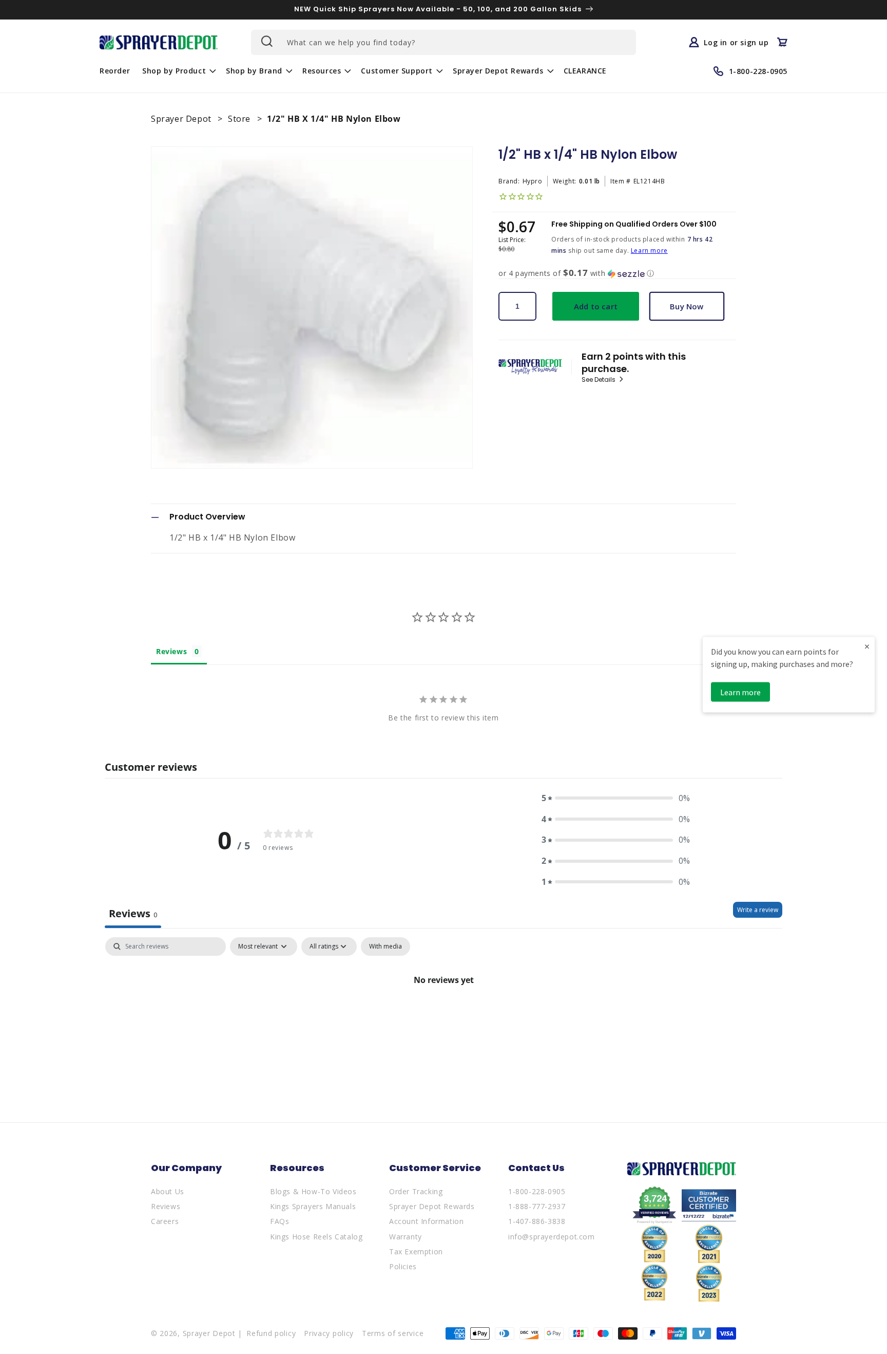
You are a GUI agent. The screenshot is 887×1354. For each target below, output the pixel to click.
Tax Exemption (416, 1251)
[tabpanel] (443, 1014)
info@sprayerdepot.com (551, 1236)
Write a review (757, 909)
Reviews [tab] (171, 651)
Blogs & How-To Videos (313, 1191)
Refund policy (271, 1333)
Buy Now (686, 306)
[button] (178, 71)
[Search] (266, 41)
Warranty (405, 1236)
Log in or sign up (736, 42)
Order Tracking (415, 1191)
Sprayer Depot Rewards (432, 1206)
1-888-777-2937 (536, 1206)
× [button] (867, 645)
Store (240, 118)
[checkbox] (385, 946)
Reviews (165, 1206)
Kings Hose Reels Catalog (316, 1236)
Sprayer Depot (182, 118)
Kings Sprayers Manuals (313, 1206)
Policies (403, 1266)
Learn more (649, 250)
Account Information (426, 1221)
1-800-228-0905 (536, 1191)
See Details (599, 380)
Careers (165, 1221)
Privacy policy (329, 1333)
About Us (167, 1191)
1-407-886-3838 (536, 1221)
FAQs (279, 1221)
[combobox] (443, 42)
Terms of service (392, 1333)
